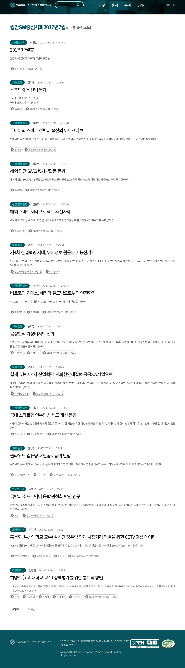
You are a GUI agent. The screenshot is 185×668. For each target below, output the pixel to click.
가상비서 (35, 352)
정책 (16, 596)
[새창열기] (144, 643)
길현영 (36, 164)
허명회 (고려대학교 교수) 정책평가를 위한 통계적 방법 (56, 577)
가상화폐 (35, 312)
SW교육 (18, 190)
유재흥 (31, 367)
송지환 (36, 286)
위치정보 (53, 271)
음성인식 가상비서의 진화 (32, 333)
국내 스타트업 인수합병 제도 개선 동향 (43, 414)
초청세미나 (18, 530)
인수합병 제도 (37, 434)
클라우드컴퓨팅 (22, 474)
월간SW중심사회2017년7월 (28, 69)
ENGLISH (171, 5)
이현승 (36, 408)
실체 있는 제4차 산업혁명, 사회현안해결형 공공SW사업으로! (62, 374)
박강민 (32, 530)
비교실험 (30, 596)
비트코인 (18, 312)
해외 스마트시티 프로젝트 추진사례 (40, 211)
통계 (127, 5)
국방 (16, 515)
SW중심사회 (18, 42)
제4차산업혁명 (21, 393)
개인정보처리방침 (68, 644)
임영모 (32, 489)
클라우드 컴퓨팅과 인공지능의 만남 (40, 455)
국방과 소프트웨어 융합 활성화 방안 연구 (45, 496)
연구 (101, 5)
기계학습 (77, 596)
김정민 (36, 123)
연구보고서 (18, 489)
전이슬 (31, 82)
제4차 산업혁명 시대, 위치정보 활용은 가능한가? (51, 252)
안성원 (31, 448)
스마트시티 (19, 231)
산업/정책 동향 (19, 123)
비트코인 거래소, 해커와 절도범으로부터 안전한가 (53, 292)
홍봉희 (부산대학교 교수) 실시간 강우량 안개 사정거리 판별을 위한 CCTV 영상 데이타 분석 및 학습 (87, 536)
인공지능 (41, 474)
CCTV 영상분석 (21, 556)
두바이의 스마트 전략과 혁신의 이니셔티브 (46, 130)
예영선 (33, 42)
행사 (114, 5)
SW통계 (18, 108)
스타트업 (18, 434)
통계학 (45, 596)
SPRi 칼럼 (17, 82)
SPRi (141, 5)
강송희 (31, 245)
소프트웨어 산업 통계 (28, 89)
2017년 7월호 (22, 49)
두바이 (17, 149)
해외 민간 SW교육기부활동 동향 (37, 171)
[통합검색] (78, 4)
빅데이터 (61, 596)
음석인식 (18, 352)
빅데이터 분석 (43, 556)
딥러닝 (61, 556)
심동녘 (36, 204)
